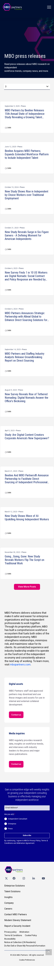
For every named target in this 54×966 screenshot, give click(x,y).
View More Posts (27, 586)
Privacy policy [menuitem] (10, 932)
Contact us (16, 715)
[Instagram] (24, 878)
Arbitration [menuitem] (24, 932)
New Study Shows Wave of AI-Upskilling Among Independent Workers (27, 517)
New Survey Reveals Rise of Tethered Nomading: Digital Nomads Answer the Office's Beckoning (26, 397)
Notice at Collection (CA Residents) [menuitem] (20, 942)
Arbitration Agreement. (26, 843)
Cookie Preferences (27, 960)
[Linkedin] (34, 878)
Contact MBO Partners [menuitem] (15, 914)
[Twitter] (6, 878)
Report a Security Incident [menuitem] (17, 926)
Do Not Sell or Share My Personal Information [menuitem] (24, 946)
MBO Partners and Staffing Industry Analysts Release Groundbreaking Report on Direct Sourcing (24, 357)
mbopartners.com (20, 664)
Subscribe (27, 835)
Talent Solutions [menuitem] (12, 891)
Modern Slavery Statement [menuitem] (17, 920)
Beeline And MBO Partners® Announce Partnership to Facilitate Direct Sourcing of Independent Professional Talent (27, 479)
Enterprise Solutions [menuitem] (14, 885)
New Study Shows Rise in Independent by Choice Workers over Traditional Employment (26, 195)
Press (23, 106)
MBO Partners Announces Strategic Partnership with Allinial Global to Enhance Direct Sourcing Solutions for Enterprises (26, 316)
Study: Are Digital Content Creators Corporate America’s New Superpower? (27, 436)
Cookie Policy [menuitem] (31, 935)
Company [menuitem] (9, 903)
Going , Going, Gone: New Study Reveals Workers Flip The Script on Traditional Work (24, 560)
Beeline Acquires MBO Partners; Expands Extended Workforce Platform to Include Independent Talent (27, 154)
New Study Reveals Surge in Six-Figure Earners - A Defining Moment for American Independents (27, 235)
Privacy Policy (35, 841)
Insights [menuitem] (8, 897)
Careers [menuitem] (8, 908)
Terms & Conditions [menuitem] (13, 935)
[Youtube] (43, 878)
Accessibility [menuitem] (10, 939)
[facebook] (14, 878)
